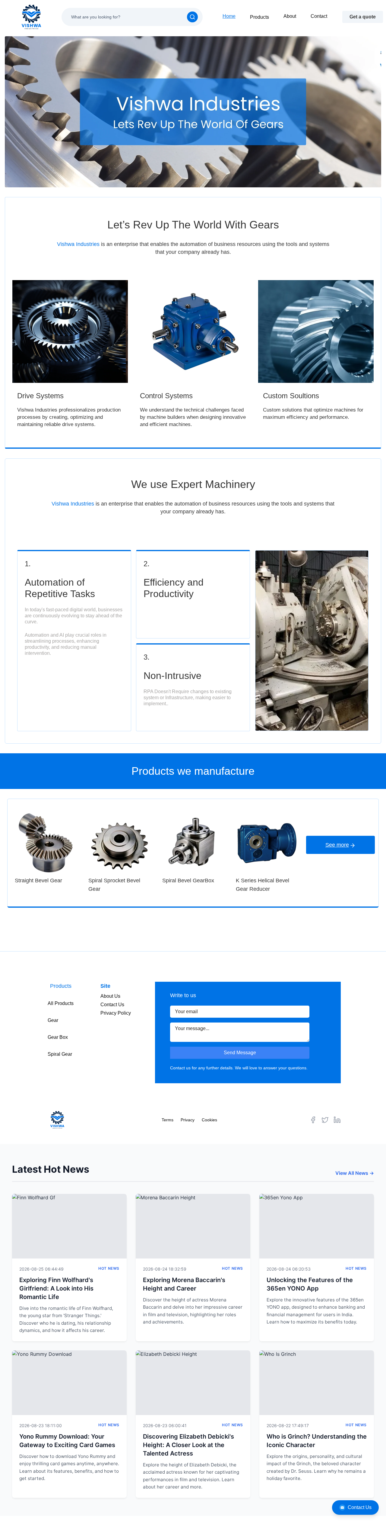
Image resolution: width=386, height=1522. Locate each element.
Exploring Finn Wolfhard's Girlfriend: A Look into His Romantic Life (56, 1288)
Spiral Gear (60, 1054)
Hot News (108, 1268)
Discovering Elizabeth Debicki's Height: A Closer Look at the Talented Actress (188, 1445)
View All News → (354, 1173)
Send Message (240, 1052)
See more (337, 845)
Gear (53, 1020)
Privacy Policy (115, 1013)
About (289, 16)
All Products (61, 1003)
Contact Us (360, 1507)
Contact (319, 16)
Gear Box (58, 1037)
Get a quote (363, 16)
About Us (110, 996)
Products (259, 17)
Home (229, 16)
